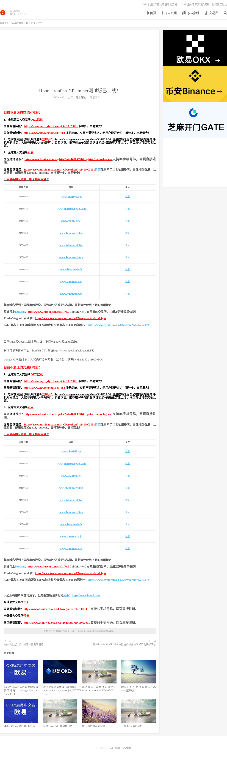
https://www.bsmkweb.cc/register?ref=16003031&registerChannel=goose (68, 159)
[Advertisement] (80, 61)
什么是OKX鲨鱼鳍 (131, 726)
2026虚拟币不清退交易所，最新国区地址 (204, 4)
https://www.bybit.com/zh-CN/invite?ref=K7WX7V (119, 325)
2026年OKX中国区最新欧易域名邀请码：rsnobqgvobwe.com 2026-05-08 (21, 690)
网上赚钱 (30, 23)
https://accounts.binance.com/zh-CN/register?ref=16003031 (59, 169)
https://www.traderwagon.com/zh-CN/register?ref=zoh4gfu (70, 318)
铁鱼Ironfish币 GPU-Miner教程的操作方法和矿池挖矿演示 (124, 644)
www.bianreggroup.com (71, 208)
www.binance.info (71, 269)
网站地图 (127, 748)
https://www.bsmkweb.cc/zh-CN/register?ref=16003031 (57, 609)
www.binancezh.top (71, 257)
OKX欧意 (37, 119)
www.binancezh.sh (71, 293)
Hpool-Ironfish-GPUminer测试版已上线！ (80, 90)
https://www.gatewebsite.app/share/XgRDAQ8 (83, 139)
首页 (152, 13)
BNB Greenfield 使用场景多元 (59, 726)
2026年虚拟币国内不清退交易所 (159, 4)
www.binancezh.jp (71, 281)
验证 (127, 196)
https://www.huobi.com (86, 595)
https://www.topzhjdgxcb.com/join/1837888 (51, 126)
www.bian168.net (71, 196)
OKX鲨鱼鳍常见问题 (93, 726)
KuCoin (20, 311)
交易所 (213, 13)
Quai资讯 (170, 13)
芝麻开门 (48, 139)
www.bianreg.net (71, 220)
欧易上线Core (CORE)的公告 (19, 726)
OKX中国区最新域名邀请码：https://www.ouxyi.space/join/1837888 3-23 (62, 690)
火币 (66, 595)
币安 (31, 152)
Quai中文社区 (3, 12)
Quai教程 (192, 13)
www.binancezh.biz (71, 245)
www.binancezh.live (71, 233)
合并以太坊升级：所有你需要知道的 (23, 644)
